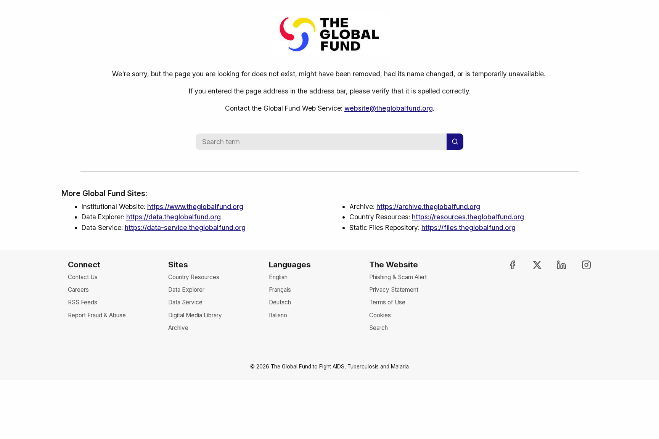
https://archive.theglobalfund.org (428, 207)
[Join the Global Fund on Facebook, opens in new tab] (505, 265)
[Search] (455, 141)
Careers (78, 289)
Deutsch (280, 302)
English (278, 277)
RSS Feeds (82, 302)
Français (280, 289)
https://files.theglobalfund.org (468, 228)
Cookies (380, 315)
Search (378, 327)
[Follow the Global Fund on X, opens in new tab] (530, 265)
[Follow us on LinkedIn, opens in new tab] (555, 265)
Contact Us (83, 277)
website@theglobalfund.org (388, 108)
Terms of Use (387, 302)
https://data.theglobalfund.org (173, 217)
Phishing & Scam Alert (398, 277)
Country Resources (193, 277)
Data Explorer (186, 289)
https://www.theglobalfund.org (195, 207)
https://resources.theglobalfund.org (468, 217)
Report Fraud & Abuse (97, 315)
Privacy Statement (393, 289)
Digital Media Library (195, 315)
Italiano (278, 315)
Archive (178, 327)
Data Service (185, 302)
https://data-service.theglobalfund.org (185, 228)
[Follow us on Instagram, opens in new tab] (579, 265)
